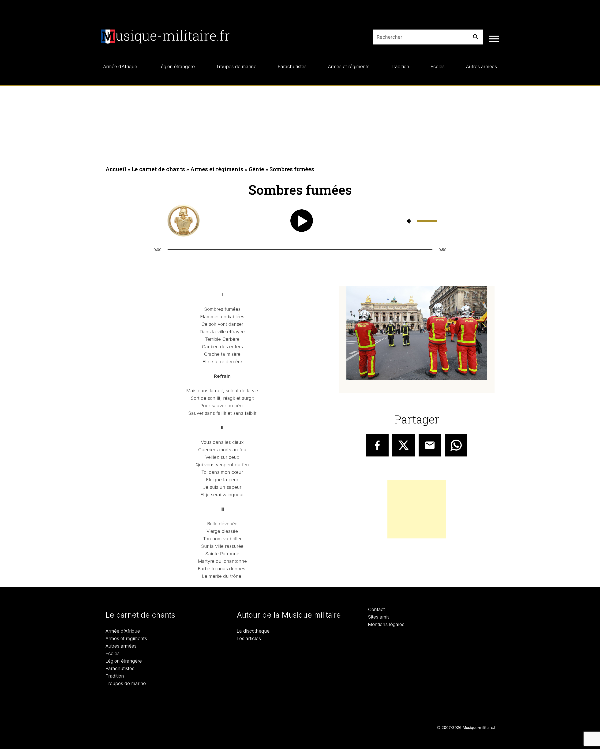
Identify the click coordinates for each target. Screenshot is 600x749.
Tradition (114, 676)
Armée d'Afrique (122, 631)
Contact (376, 609)
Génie (256, 169)
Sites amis (379, 617)
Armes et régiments (216, 169)
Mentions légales (386, 624)
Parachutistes (119, 668)
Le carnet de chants (158, 169)
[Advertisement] (300, 121)
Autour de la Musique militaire (289, 614)
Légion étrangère (123, 661)
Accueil (115, 169)
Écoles (112, 653)
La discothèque (253, 631)
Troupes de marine (125, 683)
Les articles (249, 638)
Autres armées (120, 646)
